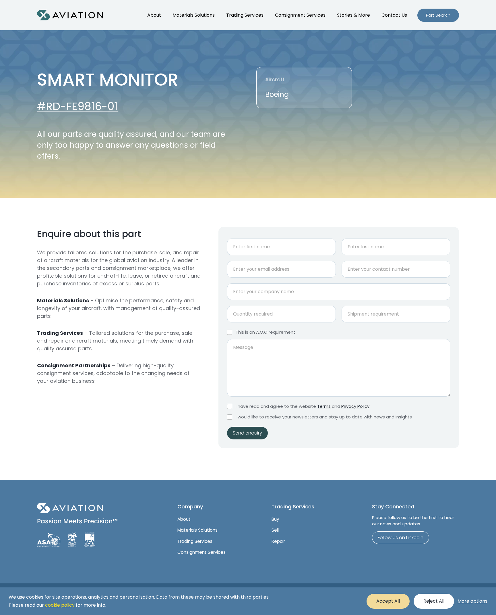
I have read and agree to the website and (302, 406)
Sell (275, 530)
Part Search (438, 15)
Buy (275, 519)
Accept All (388, 601)
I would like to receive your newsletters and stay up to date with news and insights (324, 417)
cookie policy (60, 605)
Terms (324, 406)
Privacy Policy (355, 406)
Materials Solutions (194, 15)
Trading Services (245, 15)
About (154, 15)
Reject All (433, 601)
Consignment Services (300, 15)
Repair (278, 541)
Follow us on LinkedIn (400, 537)
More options (472, 601)
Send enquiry (247, 433)
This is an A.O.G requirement (265, 332)
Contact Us (394, 15)
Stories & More (353, 15)
